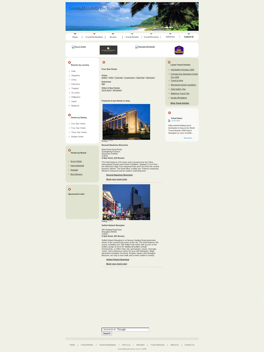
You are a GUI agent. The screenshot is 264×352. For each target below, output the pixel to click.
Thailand (75, 88)
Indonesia (75, 84)
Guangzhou (129, 77)
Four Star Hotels (78, 128)
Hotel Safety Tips (178, 89)
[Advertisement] (82, 208)
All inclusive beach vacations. (183, 85)
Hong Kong (106, 90)
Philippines (75, 97)
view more (188, 138)
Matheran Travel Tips (180, 93)
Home (72, 345)
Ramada (74, 170)
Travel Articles (87, 345)
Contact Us (189, 345)
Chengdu (119, 77)
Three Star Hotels (79, 132)
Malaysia (75, 106)
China (73, 80)
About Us (175, 345)
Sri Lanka (75, 93)
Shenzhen (150, 77)
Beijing (104, 77)
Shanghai (140, 77)
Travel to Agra (177, 80)
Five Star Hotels (78, 124)
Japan (74, 101)
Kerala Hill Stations (179, 98)
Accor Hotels (76, 161)
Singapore (75, 75)
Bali (103, 84)
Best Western (76, 174)
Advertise (140, 345)
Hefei (111, 77)
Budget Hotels (77, 137)
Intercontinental (77, 165)
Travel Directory (157, 345)
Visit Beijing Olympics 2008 (182, 70)
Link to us (126, 345)
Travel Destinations (107, 345)
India (73, 71)
